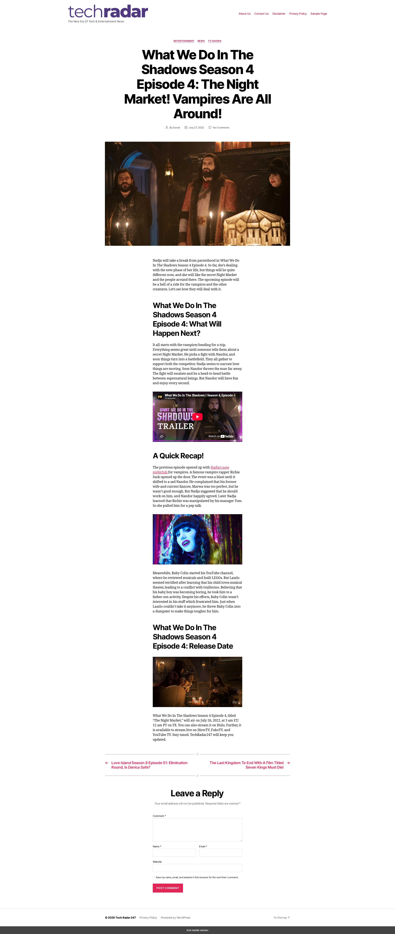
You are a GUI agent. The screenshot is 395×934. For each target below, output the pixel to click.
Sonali (176, 127)
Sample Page (318, 13)
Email (203, 846)
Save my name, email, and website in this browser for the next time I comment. (197, 877)
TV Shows (214, 41)
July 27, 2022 (196, 127)
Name (157, 846)
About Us (245, 13)
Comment (159, 816)
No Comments (221, 127)
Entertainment (184, 41)
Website (157, 861)
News (201, 41)
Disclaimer (278, 13)
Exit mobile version (197, 930)
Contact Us (261, 13)
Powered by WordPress (175, 917)
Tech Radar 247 (125, 917)
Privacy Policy (298, 13)
